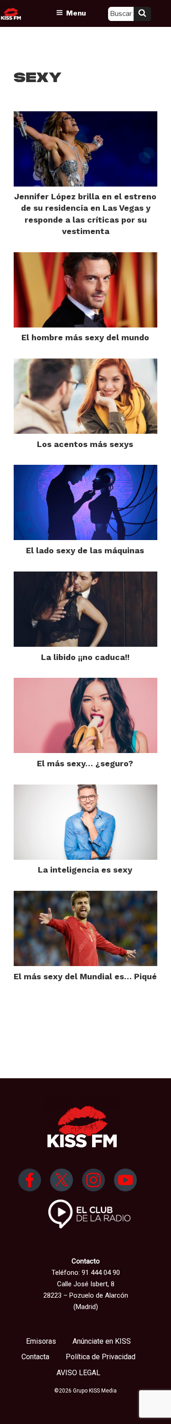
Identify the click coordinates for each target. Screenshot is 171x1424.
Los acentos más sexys (85, 444)
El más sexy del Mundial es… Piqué (85, 976)
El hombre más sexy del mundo (85, 337)
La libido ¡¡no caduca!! (85, 657)
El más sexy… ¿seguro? (85, 763)
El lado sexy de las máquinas (85, 550)
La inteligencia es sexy (85, 869)
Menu (76, 13)
